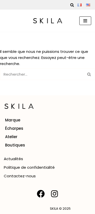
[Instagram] (54, 193)
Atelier (11, 136)
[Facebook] (40, 193)
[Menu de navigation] (85, 20)
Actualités (13, 158)
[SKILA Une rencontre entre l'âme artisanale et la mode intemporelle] (47, 20)
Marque (12, 120)
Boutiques (15, 145)
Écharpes (14, 128)
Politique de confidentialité (29, 167)
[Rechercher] (72, 5)
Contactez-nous (20, 176)
